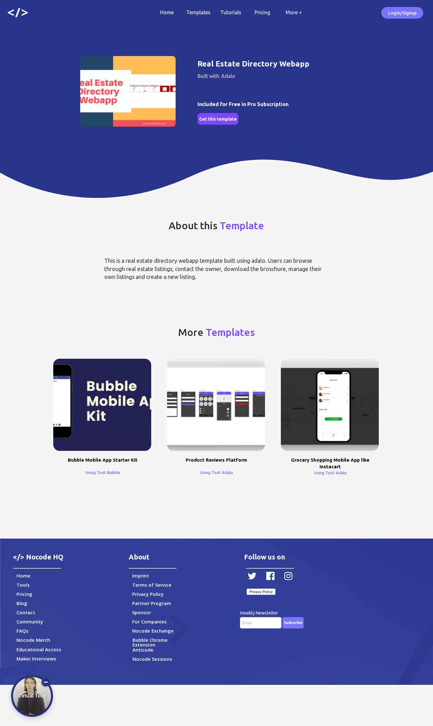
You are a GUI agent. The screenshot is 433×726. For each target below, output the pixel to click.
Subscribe (293, 623)
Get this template (218, 119)
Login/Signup (402, 13)
